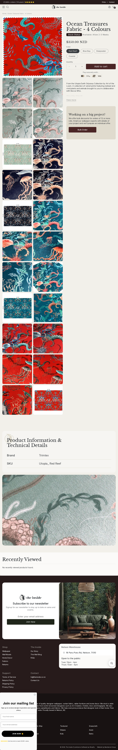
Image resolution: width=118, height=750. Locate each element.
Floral (33, 730)
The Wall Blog (36, 654)
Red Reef (73, 51)
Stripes (63, 730)
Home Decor (7, 658)
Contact (112, 2)
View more (71, 100)
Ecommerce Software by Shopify (84, 747)
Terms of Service (9, 677)
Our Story (34, 651)
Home (4, 13)
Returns (5, 664)
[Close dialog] (35, 694)
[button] (3, 7)
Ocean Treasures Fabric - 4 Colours (20, 13)
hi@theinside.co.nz (38, 677)
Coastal (72, 56)
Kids (61, 734)
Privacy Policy (7, 687)
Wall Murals (6, 654)
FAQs (104, 2)
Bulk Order (82, 130)
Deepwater (101, 51)
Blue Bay (87, 51)
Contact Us (35, 680)
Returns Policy (8, 680)
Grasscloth (93, 726)
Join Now (30, 622)
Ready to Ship (36, 726)
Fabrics (5, 661)
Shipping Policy (8, 684)
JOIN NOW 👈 (17, 734)
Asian (91, 730)
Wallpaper (6, 651)
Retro (91, 734)
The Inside (69, 747)
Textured (63, 726)
